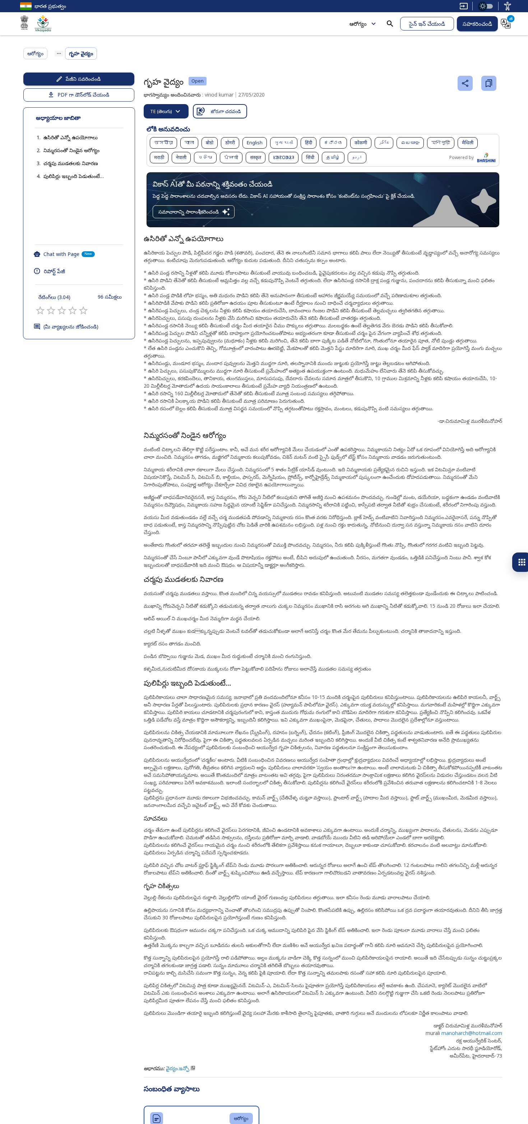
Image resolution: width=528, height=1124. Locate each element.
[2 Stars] (51, 310)
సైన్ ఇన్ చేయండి (427, 23)
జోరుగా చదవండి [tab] (226, 111)
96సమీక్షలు (110, 296)
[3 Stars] (61, 310)
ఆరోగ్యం (358, 23)
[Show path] (59, 53)
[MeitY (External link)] (24, 23)
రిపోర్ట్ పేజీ (54, 271)
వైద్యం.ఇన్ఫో (177, 1068)
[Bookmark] (489, 83)
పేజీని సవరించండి (83, 78)
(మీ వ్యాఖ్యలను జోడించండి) (70, 326)
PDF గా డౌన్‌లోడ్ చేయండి (83, 94)
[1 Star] (40, 310)
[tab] (166, 111)
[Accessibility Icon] (507, 6)
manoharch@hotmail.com (471, 1033)
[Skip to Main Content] (463, 6)
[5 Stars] (83, 310)
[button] (63, 137)
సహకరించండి (477, 23)
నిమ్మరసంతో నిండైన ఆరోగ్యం (71, 150)
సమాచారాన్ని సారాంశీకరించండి (188, 211)
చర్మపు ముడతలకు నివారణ (70, 163)
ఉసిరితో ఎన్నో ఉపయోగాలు (70, 137)
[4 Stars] (72, 310)
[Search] (390, 24)
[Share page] (465, 83)
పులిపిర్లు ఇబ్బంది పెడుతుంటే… (73, 176)
